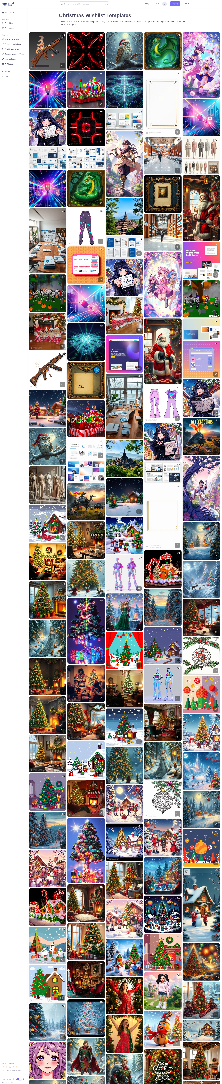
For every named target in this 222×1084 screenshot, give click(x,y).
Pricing (146, 4)
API (6, 76)
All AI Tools (9, 13)
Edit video (9, 23)
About (9, 1079)
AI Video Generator (13, 49)
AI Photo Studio (11, 64)
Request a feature (8, 1082)
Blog (3, 1079)
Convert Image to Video (14, 54)
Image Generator (12, 39)
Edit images (9, 28)
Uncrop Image (10, 59)
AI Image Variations (13, 44)
